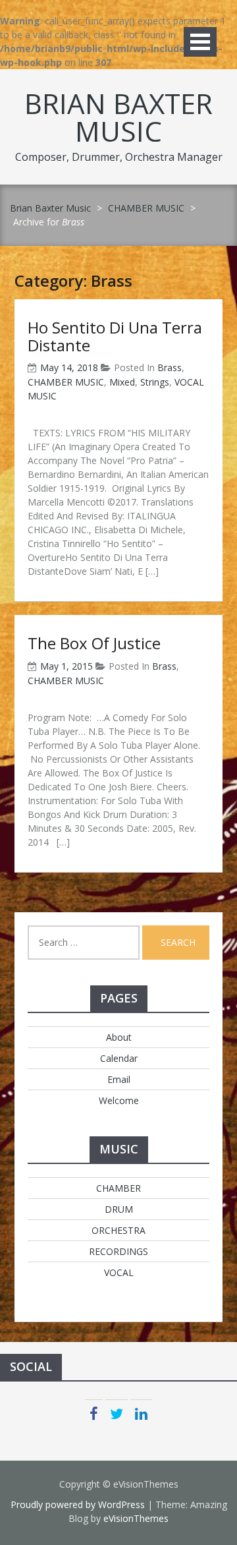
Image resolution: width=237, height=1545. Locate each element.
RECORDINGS (118, 1251)
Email (118, 1079)
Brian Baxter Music (118, 117)
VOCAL (119, 1272)
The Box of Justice (94, 643)
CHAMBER (118, 1188)
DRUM (119, 1209)
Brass (169, 367)
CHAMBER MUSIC (146, 208)
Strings (154, 382)
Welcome (119, 1100)
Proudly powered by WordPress (78, 1504)
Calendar (119, 1058)
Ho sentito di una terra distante (115, 335)
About (119, 1037)
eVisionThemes (136, 1518)
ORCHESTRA (118, 1230)
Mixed (122, 382)
